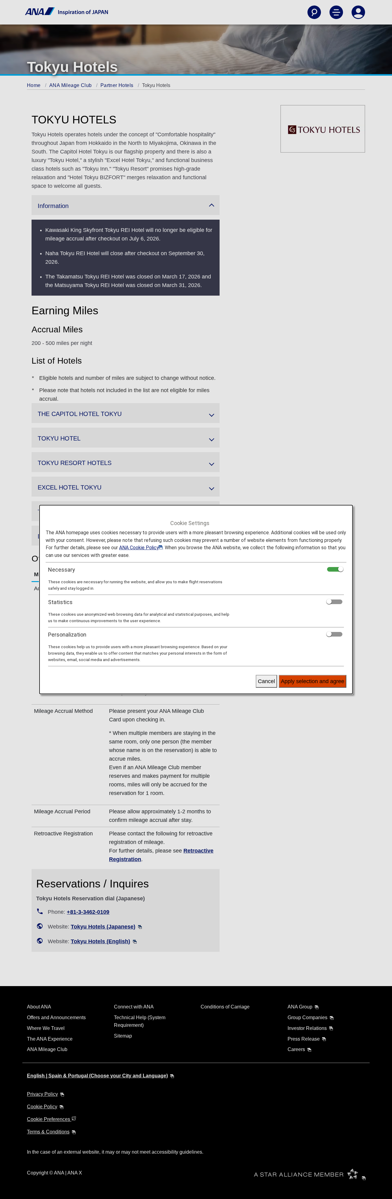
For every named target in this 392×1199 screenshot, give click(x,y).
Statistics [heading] (60, 602)
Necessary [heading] (61, 569)
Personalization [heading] (67, 634)
